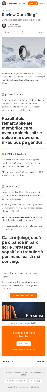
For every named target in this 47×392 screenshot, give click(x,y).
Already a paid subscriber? (23, 350)
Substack (11, 387)
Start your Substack (17, 381)
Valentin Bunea (14, 24)
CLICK (33, 323)
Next (39, 361)
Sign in (42, 3)
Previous (9, 361)
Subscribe (33, 3)
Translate (7, 10)
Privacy (25, 372)
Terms (32, 372)
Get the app (35, 381)
